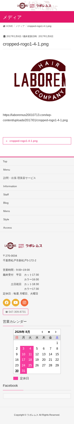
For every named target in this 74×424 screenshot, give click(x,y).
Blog (6, 202)
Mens (6, 211)
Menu (6, 169)
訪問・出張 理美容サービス (19, 177)
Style (6, 219)
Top (5, 161)
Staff (6, 194)
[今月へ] (50, 332)
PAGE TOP (68, 407)
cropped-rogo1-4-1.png (23, 140)
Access (7, 227)
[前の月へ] (43, 332)
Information (10, 186)
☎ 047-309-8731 (15, 311)
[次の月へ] (57, 332)
